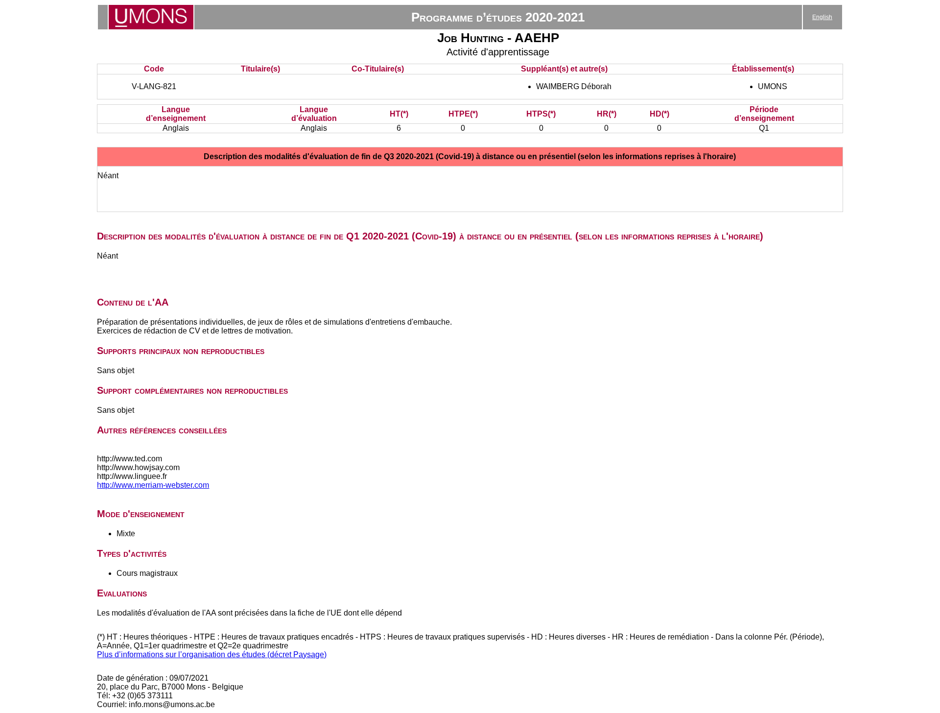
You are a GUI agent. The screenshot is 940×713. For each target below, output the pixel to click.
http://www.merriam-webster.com (153, 485)
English (822, 17)
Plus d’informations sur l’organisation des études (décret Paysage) (212, 654)
